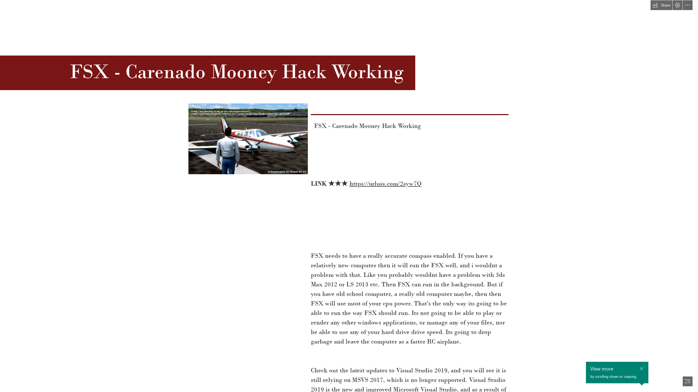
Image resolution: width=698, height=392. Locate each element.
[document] (349, 196)
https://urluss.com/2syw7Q (386, 183)
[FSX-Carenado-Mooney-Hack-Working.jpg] (248, 138)
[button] (661, 5)
